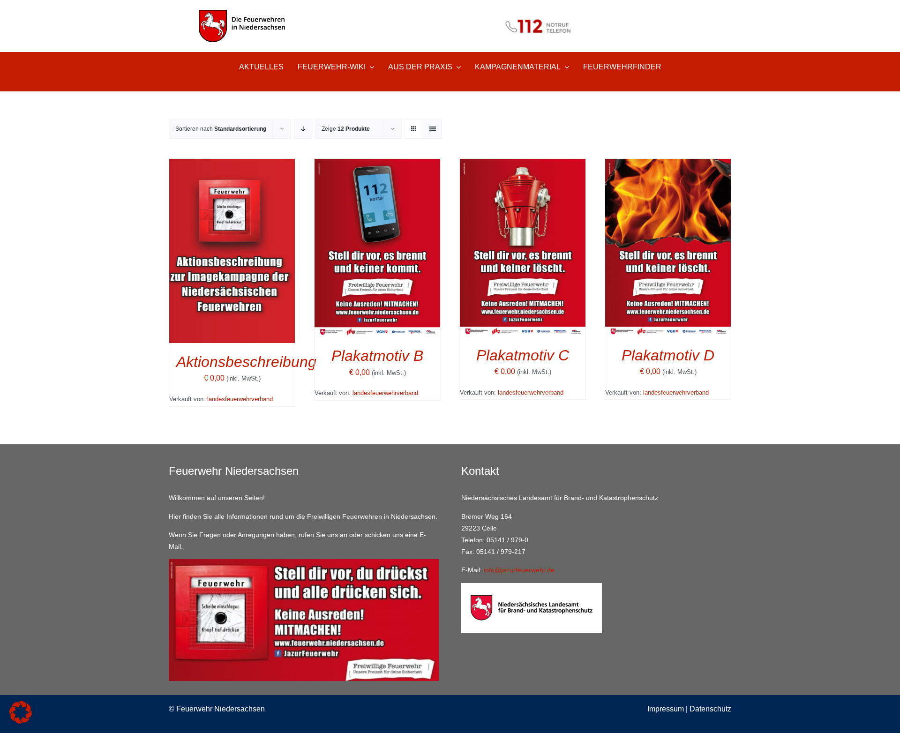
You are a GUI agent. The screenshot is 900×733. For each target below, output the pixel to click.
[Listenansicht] (432, 129)
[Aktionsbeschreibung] (232, 165)
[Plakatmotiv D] (668, 165)
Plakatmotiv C (522, 355)
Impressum (665, 709)
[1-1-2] (450, 13)
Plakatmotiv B (377, 355)
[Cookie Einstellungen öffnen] (20, 721)
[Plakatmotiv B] (377, 165)
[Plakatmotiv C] (522, 165)
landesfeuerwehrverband (240, 399)
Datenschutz (710, 709)
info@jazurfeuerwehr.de (519, 570)
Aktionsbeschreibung (246, 361)
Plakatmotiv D (668, 355)
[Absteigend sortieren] (303, 129)
